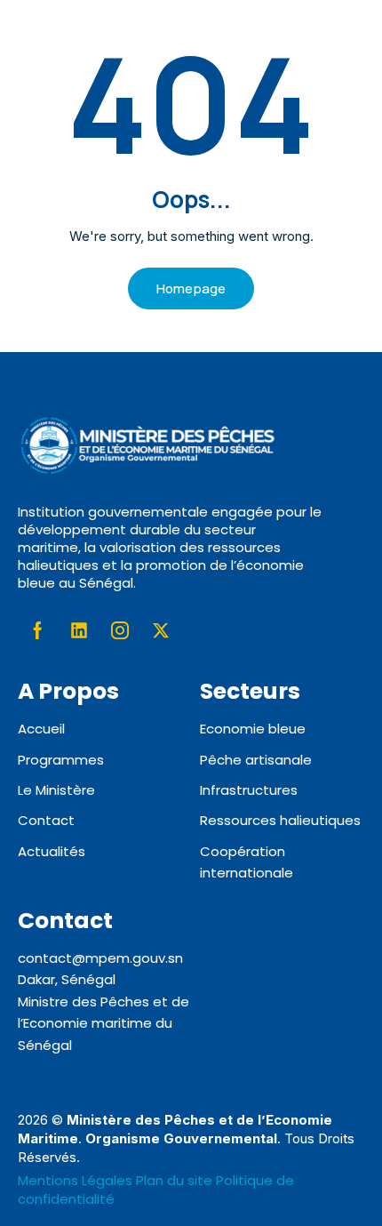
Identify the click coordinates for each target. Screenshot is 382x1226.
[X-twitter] (160, 630)
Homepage (191, 288)
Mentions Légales (77, 1180)
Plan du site (174, 1180)
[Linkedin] (79, 630)
